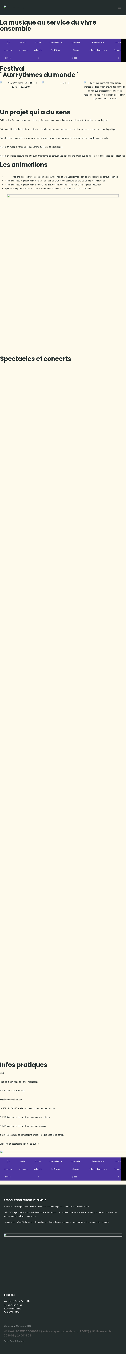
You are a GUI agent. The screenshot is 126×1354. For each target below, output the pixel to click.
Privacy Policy (9, 1341)
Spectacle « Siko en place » (75, 50)
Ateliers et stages (23, 46)
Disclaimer (21, 1341)
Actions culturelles (38, 50)
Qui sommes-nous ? (8, 50)
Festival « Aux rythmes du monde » (98, 46)
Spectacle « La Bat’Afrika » (55, 46)
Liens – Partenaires (118, 50)
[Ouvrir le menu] (119, 7)
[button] (3, 91)
